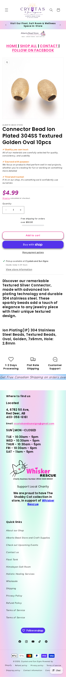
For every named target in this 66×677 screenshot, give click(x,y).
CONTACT (49, 46)
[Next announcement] (60, 24)
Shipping (6, 198)
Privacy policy (37, 665)
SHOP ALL (28, 46)
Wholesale (12, 581)
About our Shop (15, 530)
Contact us (12, 552)
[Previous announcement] (5, 24)
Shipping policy (13, 670)
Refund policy (21, 665)
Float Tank (12, 559)
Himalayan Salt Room (18, 566)
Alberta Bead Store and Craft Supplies (28, 537)
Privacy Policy (14, 595)
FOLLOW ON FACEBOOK (33, 50)
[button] (6, 10)
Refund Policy (14, 603)
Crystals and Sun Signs (31, 661)
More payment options (33, 252)
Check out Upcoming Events (22, 545)
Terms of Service (15, 610)
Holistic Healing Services (20, 574)
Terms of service (54, 665)
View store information (19, 269)
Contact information (32, 670)
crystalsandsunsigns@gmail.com (34, 423)
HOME (12, 46)
